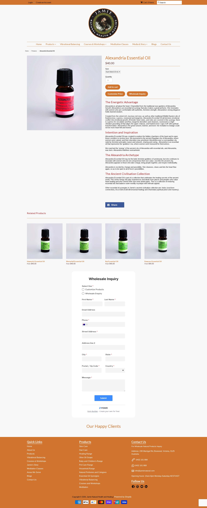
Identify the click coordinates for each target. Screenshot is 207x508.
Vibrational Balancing (70, 44)
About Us (31, 450)
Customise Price (115, 94)
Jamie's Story (32, 465)
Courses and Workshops (89, 483)
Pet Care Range (86, 465)
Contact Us (166, 44)
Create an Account (43, 2)
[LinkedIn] (146, 487)
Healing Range (85, 454)
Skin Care (83, 446)
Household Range (87, 469)
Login (30, 2)
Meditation (83, 487)
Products (50, 44)
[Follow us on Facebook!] (133, 487)
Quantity (108, 77)
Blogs (154, 44)
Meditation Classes (119, 44)
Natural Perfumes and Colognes (92, 472)
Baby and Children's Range (91, 461)
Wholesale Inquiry (137, 94)
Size (107, 69)
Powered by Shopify (122, 497)
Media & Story (139, 44)
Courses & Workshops (94, 44)
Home (39, 44)
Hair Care (83, 450)
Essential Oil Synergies (89, 476)
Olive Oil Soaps (85, 457)
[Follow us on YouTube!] (142, 487)
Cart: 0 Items (148, 2)
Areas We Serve (34, 472)
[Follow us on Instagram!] (138, 487)
